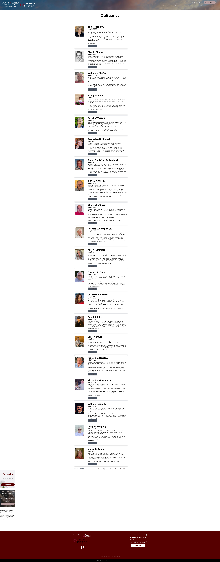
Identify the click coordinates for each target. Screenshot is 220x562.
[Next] (127, 469)
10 (115, 468)
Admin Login (117, 556)
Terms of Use (110, 556)
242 (124, 468)
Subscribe (8, 484)
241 (120, 468)
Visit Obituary (92, 46)
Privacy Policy (103, 556)
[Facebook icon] (82, 547)
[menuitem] (166, 6)
